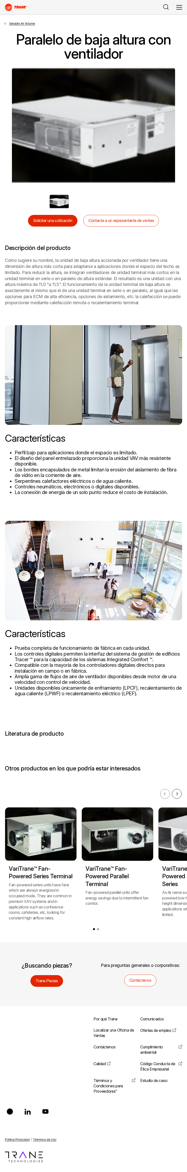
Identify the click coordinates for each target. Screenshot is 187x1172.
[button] (94, 929)
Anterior (19, 127)
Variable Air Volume (22, 23)
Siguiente (168, 127)
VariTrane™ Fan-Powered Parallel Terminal (107, 876)
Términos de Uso (44, 1139)
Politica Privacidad (17, 1139)
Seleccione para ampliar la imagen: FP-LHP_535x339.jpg (59, 201)
